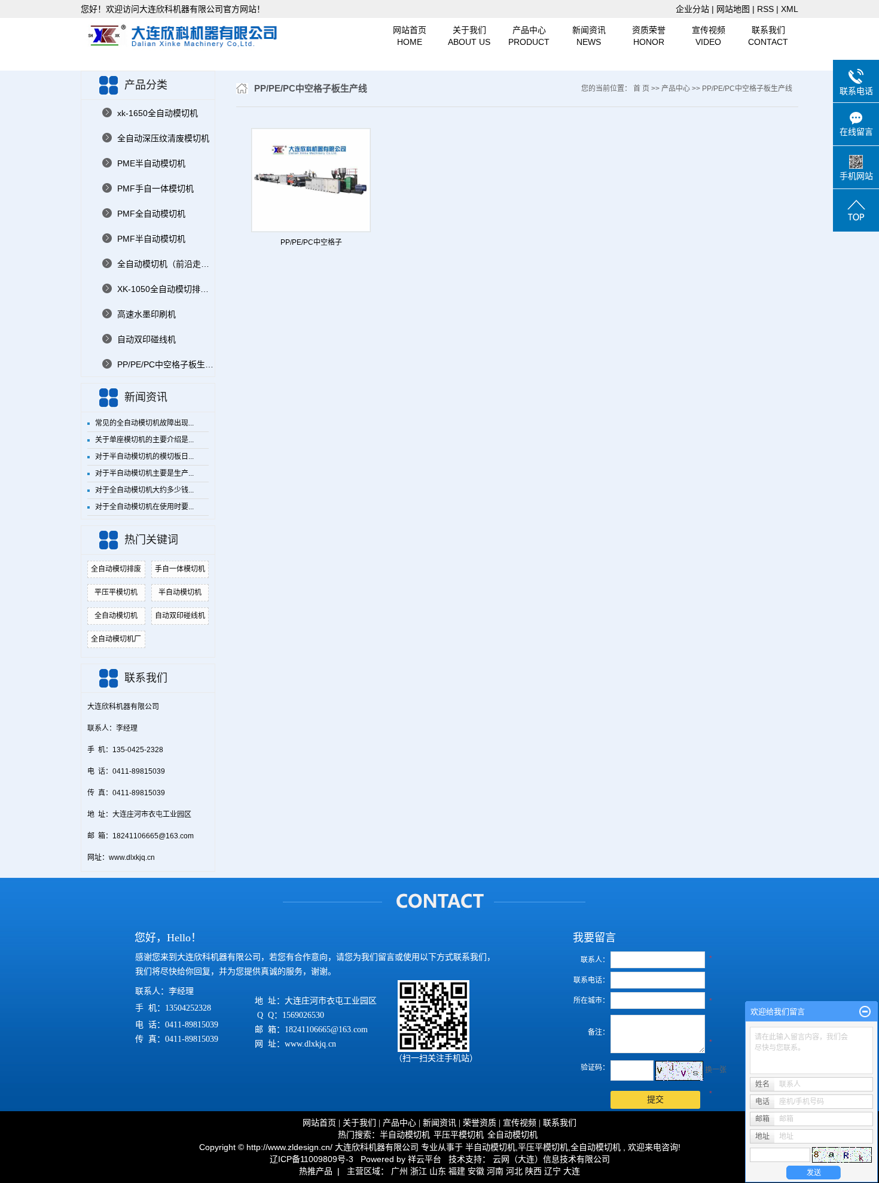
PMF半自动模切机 (151, 239)
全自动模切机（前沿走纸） (166, 264)
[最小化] (865, 1012)
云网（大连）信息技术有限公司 (551, 1159)
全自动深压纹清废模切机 (163, 138)
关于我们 (469, 36)
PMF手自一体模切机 (155, 188)
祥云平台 (424, 1159)
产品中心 (529, 36)
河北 (514, 1171)
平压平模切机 (116, 592)
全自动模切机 (116, 616)
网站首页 (409, 36)
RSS (765, 9)
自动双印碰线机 (146, 339)
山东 (437, 1171)
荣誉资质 (479, 1122)
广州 (399, 1171)
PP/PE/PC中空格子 (311, 242)
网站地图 (734, 9)
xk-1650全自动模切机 (157, 113)
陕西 (533, 1171)
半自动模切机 (180, 592)
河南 (495, 1171)
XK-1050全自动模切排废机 (166, 289)
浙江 (418, 1171)
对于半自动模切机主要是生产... (144, 473)
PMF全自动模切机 (151, 213)
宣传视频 (708, 36)
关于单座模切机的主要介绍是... (144, 440)
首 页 (641, 88)
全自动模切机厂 (116, 639)
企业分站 (692, 9)
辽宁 (552, 1171)
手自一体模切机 (180, 569)
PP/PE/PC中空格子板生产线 (166, 364)
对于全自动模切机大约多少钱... (144, 490)
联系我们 (768, 36)
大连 (571, 1171)
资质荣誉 (649, 36)
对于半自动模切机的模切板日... (144, 456)
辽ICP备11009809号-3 (311, 1159)
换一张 (716, 1070)
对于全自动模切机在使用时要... (144, 507)
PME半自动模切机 (151, 163)
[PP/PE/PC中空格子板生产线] (311, 180)
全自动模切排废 (116, 569)
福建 (456, 1171)
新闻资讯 (589, 36)
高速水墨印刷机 (146, 314)
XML (789, 9)
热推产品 (315, 1171)
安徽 (476, 1171)
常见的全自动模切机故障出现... (144, 423)
